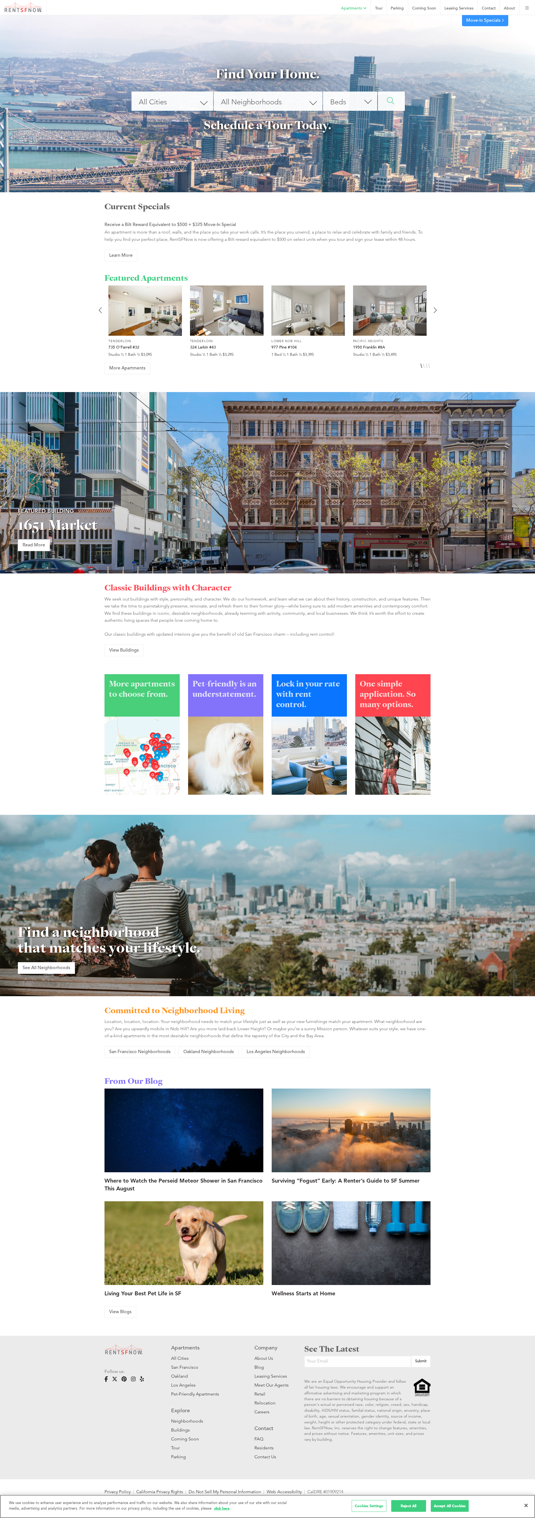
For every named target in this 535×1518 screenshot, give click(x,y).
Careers (261, 1411)
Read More (34, 545)
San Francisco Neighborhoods (140, 1052)
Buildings (180, 1430)
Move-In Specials (484, 20)
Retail (259, 1394)
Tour (379, 8)
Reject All (408, 1505)
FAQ (258, 1439)
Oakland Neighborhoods (208, 1052)
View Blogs (120, 1312)
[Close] (526, 1505)
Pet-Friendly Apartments (195, 1394)
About (509, 8)
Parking (397, 8)
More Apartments (127, 368)
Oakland (179, 1376)
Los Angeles (183, 1385)
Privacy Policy (117, 1491)
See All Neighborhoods (46, 968)
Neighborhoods (187, 1421)
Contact (489, 8)
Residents (264, 1447)
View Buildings (124, 650)
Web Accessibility (284, 1491)
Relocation (265, 1403)
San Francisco (184, 1367)
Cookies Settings (369, 1505)
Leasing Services (270, 1376)
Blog (259, 1367)
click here (221, 1508)
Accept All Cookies (450, 1505)
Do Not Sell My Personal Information (225, 1491)
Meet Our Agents (271, 1385)
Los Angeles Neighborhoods (276, 1052)
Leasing (458, 8)
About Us (263, 1358)
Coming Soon (424, 8)
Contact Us (265, 1456)
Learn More (121, 255)
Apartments (352, 8)
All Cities (180, 1358)
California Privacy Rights (159, 1491)
